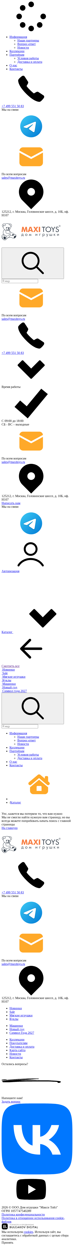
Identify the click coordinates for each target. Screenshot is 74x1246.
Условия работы (28, 58)
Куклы (13, 1019)
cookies (28, 1232)
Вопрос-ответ (26, 44)
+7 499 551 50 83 (13, 106)
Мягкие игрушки (21, 1015)
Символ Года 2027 (21, 1032)
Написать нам (11, 503)
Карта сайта (17, 1050)
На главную (10, 828)
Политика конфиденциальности (23, 1214)
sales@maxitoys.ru (13, 177)
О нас (13, 65)
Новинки (15, 1008)
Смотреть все (11, 666)
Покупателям (18, 1043)
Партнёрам (16, 54)
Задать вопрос (11, 1101)
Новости (23, 47)
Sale (12, 1011)
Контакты (16, 69)
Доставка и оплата (29, 61)
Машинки (16, 1025)
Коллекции (16, 51)
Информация (18, 37)
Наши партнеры (28, 40)
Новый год (16, 1029)
